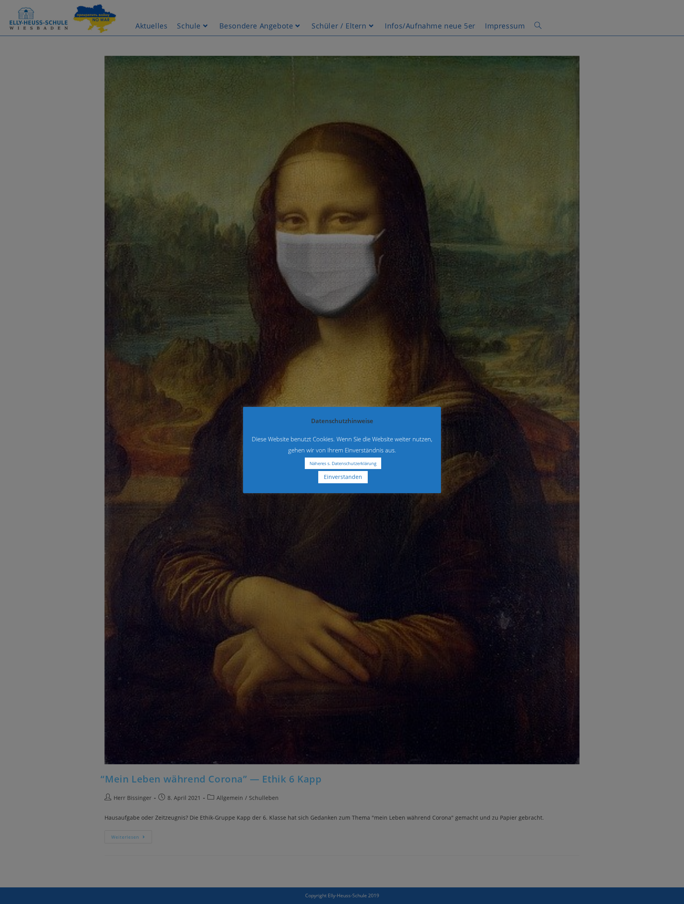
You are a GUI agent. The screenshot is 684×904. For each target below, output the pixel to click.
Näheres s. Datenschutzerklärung (343, 463)
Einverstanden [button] (343, 476)
